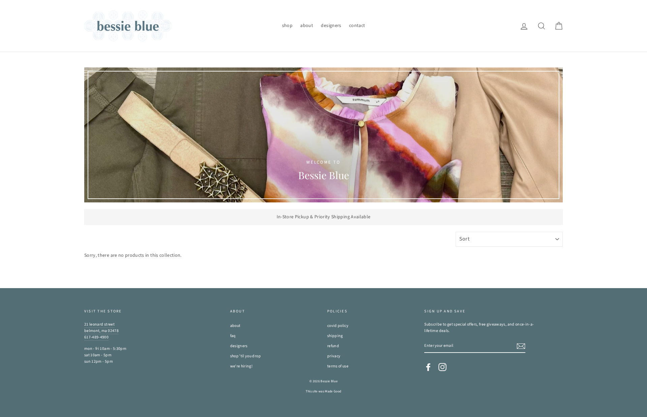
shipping (335, 336)
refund (333, 346)
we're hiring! (241, 366)
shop (287, 25)
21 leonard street (99, 324)
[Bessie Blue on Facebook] (428, 367)
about (306, 25)
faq (233, 336)
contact (357, 25)
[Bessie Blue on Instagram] (442, 367)
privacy (333, 356)
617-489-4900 (96, 337)
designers (331, 25)
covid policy (337, 326)
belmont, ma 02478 (101, 331)
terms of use (337, 366)
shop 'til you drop (245, 356)
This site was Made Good (323, 391)
